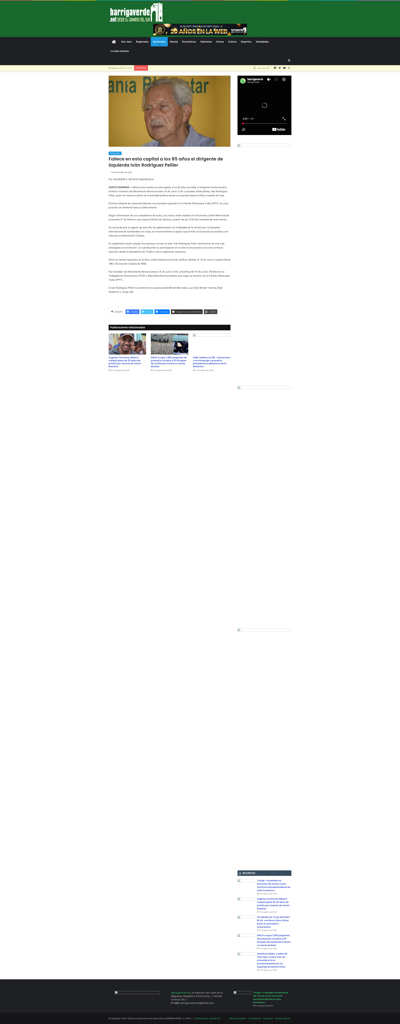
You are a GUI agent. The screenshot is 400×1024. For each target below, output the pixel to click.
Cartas (220, 41)
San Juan (126, 41)
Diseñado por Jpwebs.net (207, 1018)
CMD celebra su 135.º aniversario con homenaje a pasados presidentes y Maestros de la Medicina (211, 362)
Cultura (232, 41)
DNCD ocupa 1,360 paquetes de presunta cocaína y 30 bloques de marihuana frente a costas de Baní (169, 362)
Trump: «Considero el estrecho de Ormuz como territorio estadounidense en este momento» (273, 885)
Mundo (174, 41)
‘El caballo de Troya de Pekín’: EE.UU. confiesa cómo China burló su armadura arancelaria (274, 922)
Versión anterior (283, 1018)
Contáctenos (255, 1018)
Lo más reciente (120, 51)
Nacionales (159, 41)
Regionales (142, 41)
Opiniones (206, 41)
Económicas (189, 41)
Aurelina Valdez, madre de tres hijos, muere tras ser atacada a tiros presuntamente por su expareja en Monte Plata (272, 960)
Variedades (262, 41)
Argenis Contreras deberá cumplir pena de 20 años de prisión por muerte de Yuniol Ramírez (125, 362)
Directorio (268, 1018)
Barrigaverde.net (181, 992)
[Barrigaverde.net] (136, 12)
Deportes (246, 41)
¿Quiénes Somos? (237, 1018)
